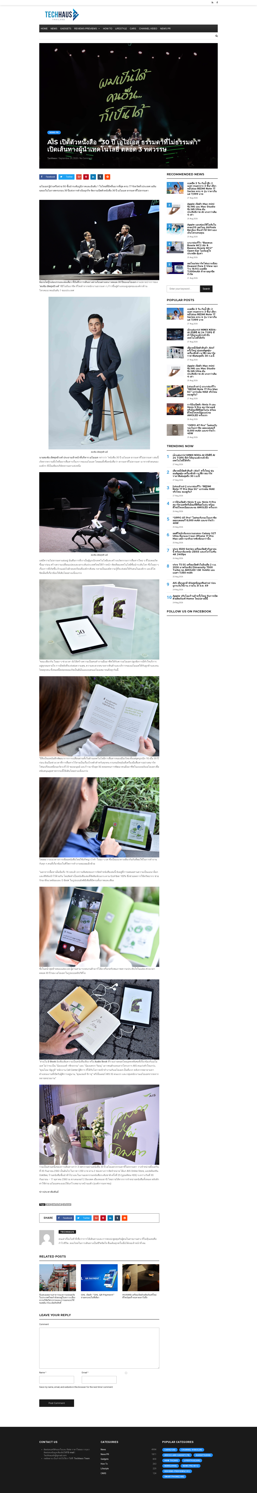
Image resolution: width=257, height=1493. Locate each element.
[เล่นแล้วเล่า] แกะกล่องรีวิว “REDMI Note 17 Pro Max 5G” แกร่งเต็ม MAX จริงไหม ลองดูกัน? (202, 390)
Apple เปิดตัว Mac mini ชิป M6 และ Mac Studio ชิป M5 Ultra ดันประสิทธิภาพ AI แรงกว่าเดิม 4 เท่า (202, 209)
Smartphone (174, 1477)
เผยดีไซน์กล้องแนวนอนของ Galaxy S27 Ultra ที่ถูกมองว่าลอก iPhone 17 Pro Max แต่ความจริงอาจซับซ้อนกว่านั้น (194, 536)
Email (84, 1372)
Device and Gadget (177, 1455)
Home (44, 28)
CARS (133, 28)
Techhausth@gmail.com (55, 1455)
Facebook (50, 177)
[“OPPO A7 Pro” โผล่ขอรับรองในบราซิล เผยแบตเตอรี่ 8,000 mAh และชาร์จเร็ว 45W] (175, 430)
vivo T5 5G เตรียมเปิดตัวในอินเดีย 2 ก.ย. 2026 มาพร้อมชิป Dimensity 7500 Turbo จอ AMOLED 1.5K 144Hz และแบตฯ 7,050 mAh (194, 568)
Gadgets (65, 28)
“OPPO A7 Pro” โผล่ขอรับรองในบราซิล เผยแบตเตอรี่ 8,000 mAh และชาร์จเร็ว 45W (202, 429)
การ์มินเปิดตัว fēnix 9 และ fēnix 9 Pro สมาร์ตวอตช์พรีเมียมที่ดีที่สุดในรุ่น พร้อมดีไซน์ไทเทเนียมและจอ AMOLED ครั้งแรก (201, 410)
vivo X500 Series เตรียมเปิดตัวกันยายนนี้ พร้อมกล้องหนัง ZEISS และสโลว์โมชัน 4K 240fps (194, 552)
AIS (48, 1205)
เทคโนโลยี (56, 1205)
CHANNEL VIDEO (148, 28)
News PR (165, 28)
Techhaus (52, 158)
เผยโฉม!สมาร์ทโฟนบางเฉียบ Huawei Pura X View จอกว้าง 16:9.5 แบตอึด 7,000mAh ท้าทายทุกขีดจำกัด (202, 269)
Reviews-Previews (85, 28)
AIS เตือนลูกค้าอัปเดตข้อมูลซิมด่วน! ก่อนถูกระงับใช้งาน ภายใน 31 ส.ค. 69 (194, 584)
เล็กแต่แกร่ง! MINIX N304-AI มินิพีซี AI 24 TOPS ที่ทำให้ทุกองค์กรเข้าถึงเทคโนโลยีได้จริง (202, 333)
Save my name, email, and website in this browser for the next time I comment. (76, 1387)
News (54, 28)
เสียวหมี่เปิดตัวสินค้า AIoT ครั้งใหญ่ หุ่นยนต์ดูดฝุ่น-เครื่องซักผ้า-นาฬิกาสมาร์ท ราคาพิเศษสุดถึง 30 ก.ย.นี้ (201, 352)
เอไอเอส (66, 1205)
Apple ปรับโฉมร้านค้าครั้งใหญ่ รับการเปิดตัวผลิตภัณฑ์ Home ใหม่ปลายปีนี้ (195, 597)
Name (42, 1372)
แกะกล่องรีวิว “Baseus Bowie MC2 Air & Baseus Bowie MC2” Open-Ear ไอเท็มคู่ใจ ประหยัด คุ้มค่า (200, 248)
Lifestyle (121, 28)
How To (107, 28)
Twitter (69, 177)
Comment (44, 1324)
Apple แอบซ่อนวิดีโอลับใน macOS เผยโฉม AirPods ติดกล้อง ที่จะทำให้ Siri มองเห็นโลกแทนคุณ (202, 228)
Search (206, 288)
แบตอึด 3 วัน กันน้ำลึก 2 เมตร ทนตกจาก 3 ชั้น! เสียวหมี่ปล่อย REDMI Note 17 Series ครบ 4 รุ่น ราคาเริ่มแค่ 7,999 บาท (202, 188)
